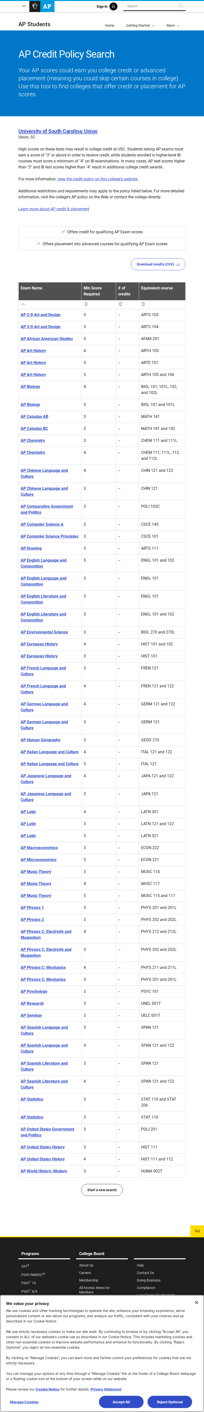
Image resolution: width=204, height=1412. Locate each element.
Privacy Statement (106, 1389)
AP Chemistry (33, 440)
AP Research (32, 1003)
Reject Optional (170, 1402)
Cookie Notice (47, 1389)
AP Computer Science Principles (49, 536)
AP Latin (28, 811)
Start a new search (102, 1190)
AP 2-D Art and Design (40, 314)
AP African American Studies (47, 338)
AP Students (34, 24)
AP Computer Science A (42, 524)
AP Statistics (32, 1099)
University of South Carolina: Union (58, 131)
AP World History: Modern (44, 1171)
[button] (173, 21)
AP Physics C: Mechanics (43, 967)
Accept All (121, 1402)
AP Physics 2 (32, 919)
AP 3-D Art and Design (40, 326)
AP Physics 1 (32, 907)
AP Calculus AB (34, 416)
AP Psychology (34, 991)
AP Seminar (31, 1015)
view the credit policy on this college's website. (97, 179)
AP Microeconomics (38, 859)
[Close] (196, 1302)
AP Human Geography (40, 740)
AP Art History (33, 350)
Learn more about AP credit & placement (53, 209)
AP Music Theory (36, 871)
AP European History (39, 644)
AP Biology (30, 386)
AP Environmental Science (44, 632)
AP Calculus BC (34, 428)
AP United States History (43, 1147)
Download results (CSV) (155, 264)
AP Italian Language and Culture (50, 752)
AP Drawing (31, 548)
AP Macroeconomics (39, 847)
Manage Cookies (24, 1402)
